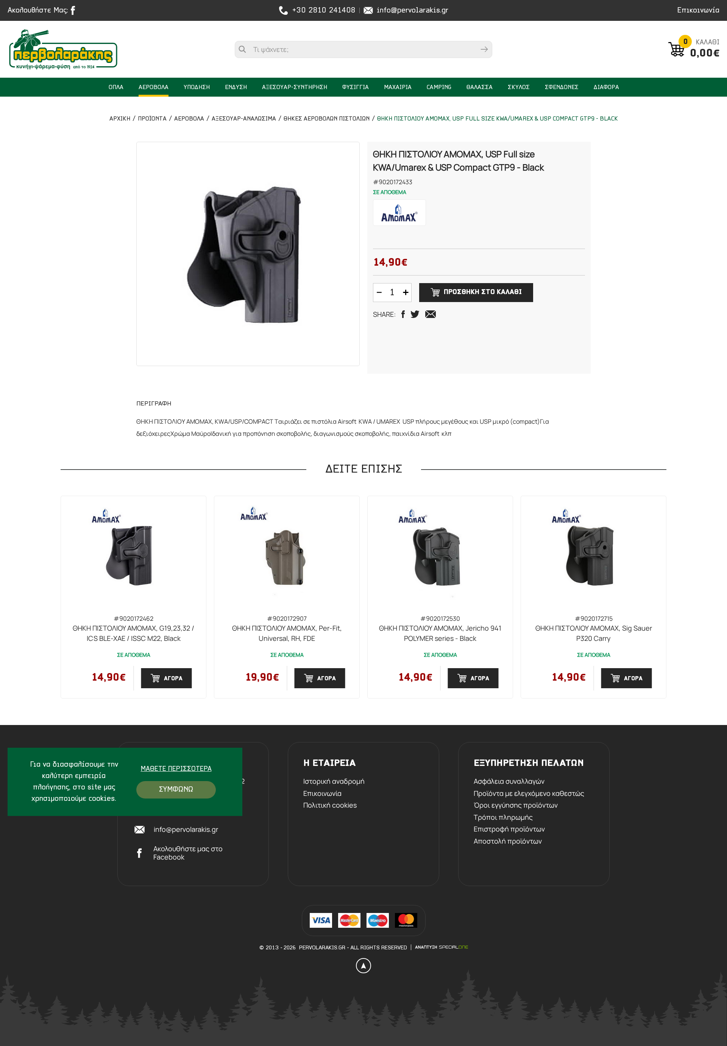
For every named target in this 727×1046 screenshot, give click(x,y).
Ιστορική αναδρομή (334, 781)
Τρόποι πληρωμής (503, 817)
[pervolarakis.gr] (65, 49)
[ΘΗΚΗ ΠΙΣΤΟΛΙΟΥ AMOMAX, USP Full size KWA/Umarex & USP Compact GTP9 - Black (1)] (248, 254)
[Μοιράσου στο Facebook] (403, 314)
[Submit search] (484, 49)
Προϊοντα (152, 119)
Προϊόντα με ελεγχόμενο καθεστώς (529, 793)
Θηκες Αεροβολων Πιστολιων (327, 119)
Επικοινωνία (698, 10)
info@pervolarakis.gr (412, 10)
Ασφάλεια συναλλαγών (509, 781)
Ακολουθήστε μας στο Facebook (188, 853)
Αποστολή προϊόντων (508, 841)
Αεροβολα (189, 119)
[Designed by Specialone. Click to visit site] (441, 947)
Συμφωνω (176, 790)
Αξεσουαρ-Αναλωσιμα (244, 119)
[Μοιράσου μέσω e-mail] (430, 314)
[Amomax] (399, 212)
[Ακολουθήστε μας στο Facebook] (74, 10)
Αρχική (119, 119)
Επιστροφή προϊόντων (509, 829)
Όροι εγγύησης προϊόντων (516, 805)
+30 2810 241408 (324, 10)
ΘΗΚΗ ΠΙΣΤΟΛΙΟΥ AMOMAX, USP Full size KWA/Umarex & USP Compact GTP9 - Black (497, 119)
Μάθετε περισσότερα (176, 769)
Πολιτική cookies (330, 805)
